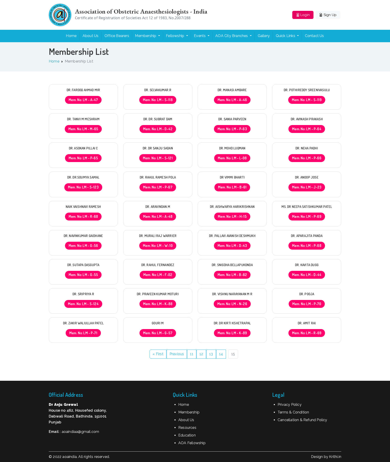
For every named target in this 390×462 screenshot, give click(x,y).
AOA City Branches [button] (232, 36)
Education (187, 435)
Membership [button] (146, 36)
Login (304, 15)
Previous (176, 354)
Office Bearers (116, 36)
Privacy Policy (290, 404)
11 (191, 354)
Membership (189, 412)
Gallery (264, 36)
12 (201, 354)
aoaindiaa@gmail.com (80, 431)
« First (158, 354)
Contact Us (314, 36)
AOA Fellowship (192, 443)
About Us (91, 36)
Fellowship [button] (175, 36)
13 (211, 354)
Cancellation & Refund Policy (302, 420)
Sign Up (330, 15)
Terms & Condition (293, 412)
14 (221, 354)
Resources (187, 427)
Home (71, 36)
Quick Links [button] (286, 36)
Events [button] (200, 36)
